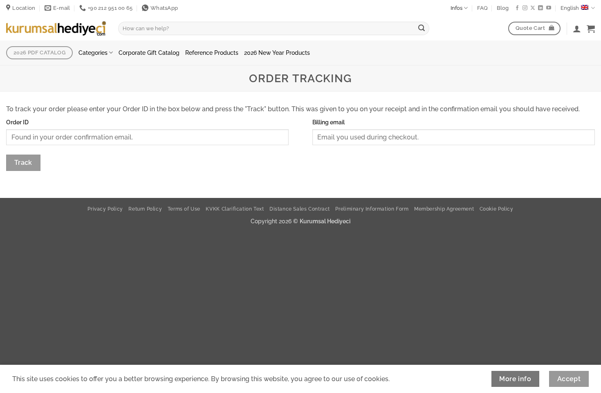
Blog (503, 8)
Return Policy (145, 209)
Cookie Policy (497, 209)
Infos (456, 8)
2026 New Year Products (277, 52)
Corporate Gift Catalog (149, 52)
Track (23, 162)
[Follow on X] (532, 8)
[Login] (577, 29)
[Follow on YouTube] (548, 8)
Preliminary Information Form (371, 209)
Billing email (328, 122)
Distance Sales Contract (299, 209)
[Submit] (421, 29)
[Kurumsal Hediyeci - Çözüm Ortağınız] (56, 28)
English (570, 8)
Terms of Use (184, 209)
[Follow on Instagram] (525, 8)
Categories (93, 52)
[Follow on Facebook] (517, 8)
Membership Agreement (444, 209)
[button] (591, 29)
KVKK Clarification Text (235, 209)
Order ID (17, 122)
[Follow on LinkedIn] (540, 8)
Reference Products (211, 52)
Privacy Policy (105, 209)
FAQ (482, 8)
